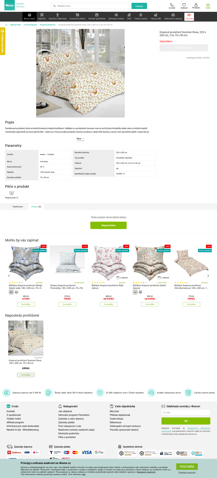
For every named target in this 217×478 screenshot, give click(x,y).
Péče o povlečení (67, 437)
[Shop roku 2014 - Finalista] (196, 453)
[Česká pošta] (27, 452)
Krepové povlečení (47, 25)
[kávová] (16, 292)
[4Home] (7, 24)
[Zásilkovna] (14, 452)
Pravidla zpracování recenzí (124, 430)
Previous (9, 275)
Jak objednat (65, 411)
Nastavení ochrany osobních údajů (76, 430)
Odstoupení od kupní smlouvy (125, 426)
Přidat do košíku (183, 47)
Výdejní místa (14, 419)
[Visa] (86, 452)
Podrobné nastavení (187, 472)
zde (83, 474)
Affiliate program (15, 422)
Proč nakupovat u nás (69, 426)
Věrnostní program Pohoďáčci (73, 415)
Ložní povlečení (30, 25)
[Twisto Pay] (55, 452)
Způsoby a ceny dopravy (71, 419)
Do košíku (26, 304)
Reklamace (115, 422)
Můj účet (114, 411)
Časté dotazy (116, 419)
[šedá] (11, 292)
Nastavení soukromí (146, 472)
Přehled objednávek (120, 415)
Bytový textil (15, 25)
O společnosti (14, 415)
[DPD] (36, 452)
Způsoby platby (66, 422)
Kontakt (11, 411)
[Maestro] (66, 452)
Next (208, 275)
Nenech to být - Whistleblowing (23, 430)
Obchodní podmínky (68, 433)
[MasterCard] (75, 452)
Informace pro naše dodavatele (23, 426)
